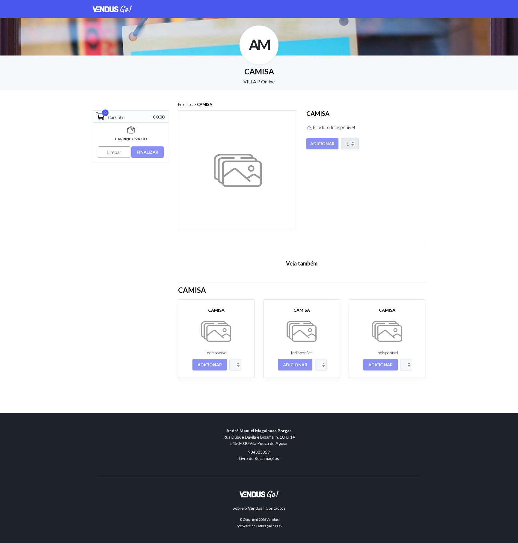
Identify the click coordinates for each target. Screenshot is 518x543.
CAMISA (204, 104)
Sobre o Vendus (247, 508)
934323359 (259, 451)
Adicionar (322, 143)
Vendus (272, 519)
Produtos (185, 104)
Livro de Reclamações (259, 458)
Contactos (276, 508)
